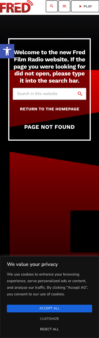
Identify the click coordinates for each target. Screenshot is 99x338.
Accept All (49, 308)
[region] (49, 297)
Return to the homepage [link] (49, 109)
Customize (49, 319)
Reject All (49, 329)
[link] (7, 51)
